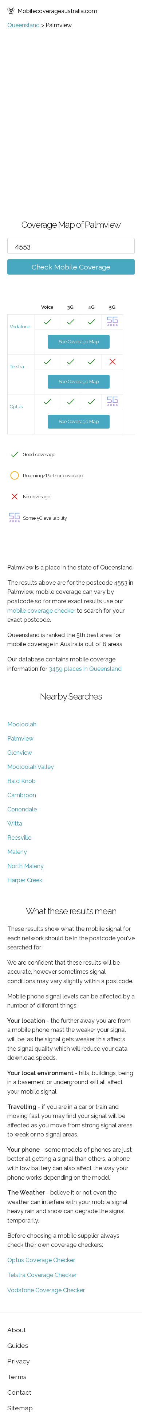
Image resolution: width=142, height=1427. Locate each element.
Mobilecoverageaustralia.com (57, 11)
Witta (14, 823)
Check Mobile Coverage (71, 267)
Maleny (17, 851)
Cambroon (21, 795)
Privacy (18, 1361)
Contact (19, 1392)
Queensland (23, 25)
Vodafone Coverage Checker (46, 1290)
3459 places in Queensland (85, 668)
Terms (17, 1377)
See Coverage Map (79, 341)
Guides (17, 1345)
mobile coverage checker (41, 610)
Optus (16, 406)
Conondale (22, 809)
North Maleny (25, 866)
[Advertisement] (71, 144)
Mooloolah (21, 724)
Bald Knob (21, 781)
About (16, 1330)
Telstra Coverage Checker (41, 1275)
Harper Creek (24, 880)
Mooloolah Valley (30, 766)
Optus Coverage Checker (41, 1260)
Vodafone (20, 326)
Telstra (17, 366)
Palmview (20, 738)
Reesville (19, 837)
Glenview (19, 752)
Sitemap (20, 1408)
